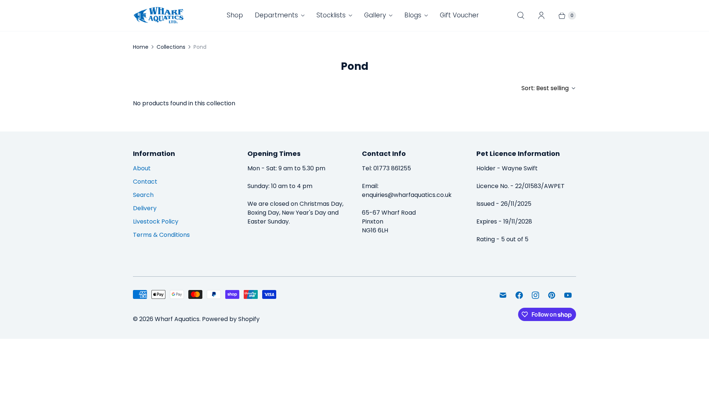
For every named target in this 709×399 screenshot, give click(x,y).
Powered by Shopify (231, 319)
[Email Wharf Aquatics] (503, 295)
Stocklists (331, 15)
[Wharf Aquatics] (159, 15)
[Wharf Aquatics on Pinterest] (552, 295)
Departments (276, 15)
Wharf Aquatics (177, 319)
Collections (171, 47)
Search (143, 195)
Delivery (145, 208)
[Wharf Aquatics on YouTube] (568, 295)
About (142, 168)
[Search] (520, 15)
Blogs (412, 15)
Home (140, 47)
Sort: (545, 88)
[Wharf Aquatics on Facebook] (519, 295)
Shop (235, 15)
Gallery (375, 15)
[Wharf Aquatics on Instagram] (535, 295)
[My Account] (541, 15)
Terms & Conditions (161, 235)
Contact (145, 181)
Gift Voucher (459, 15)
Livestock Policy (155, 221)
